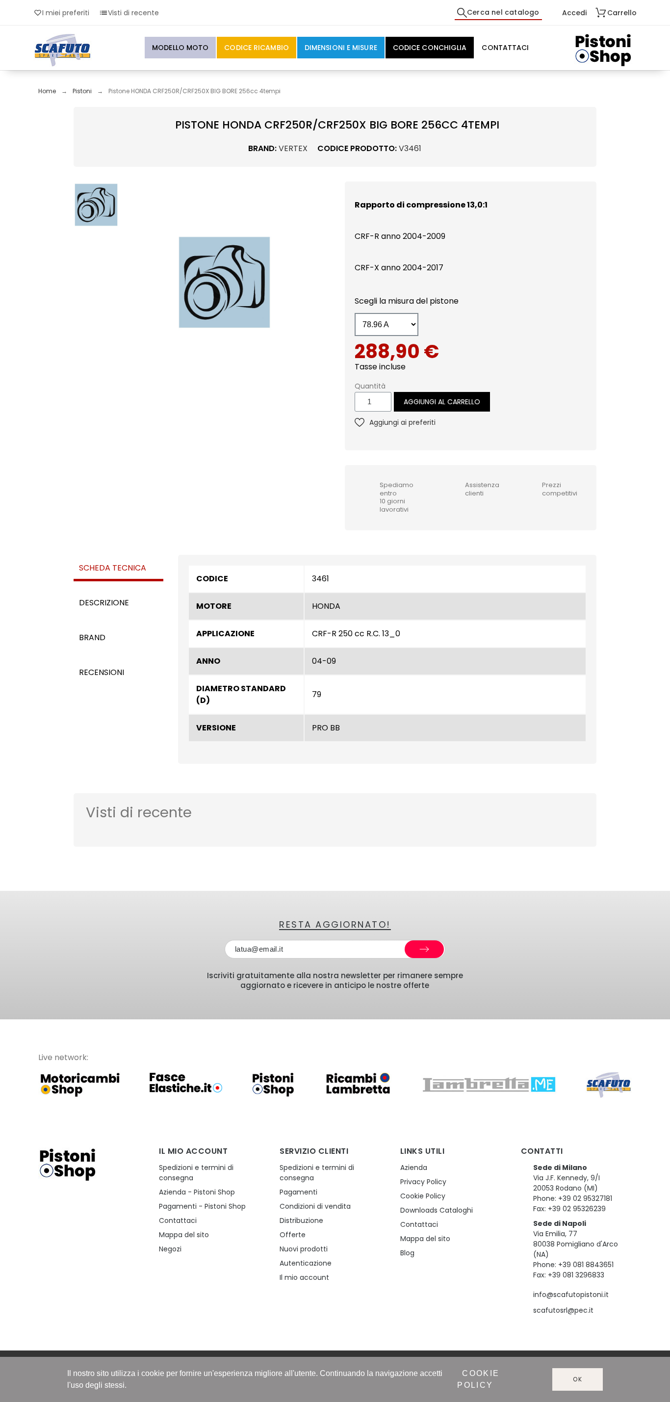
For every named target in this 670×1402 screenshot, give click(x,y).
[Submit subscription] (424, 949)
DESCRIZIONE (104, 602)
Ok (578, 1379)
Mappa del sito (184, 1235)
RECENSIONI (101, 672)
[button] (132, 282)
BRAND (92, 637)
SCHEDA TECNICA (112, 567)
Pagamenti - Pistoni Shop (202, 1206)
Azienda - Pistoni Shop (197, 1192)
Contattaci (178, 1220)
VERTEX (293, 148)
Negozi (170, 1249)
